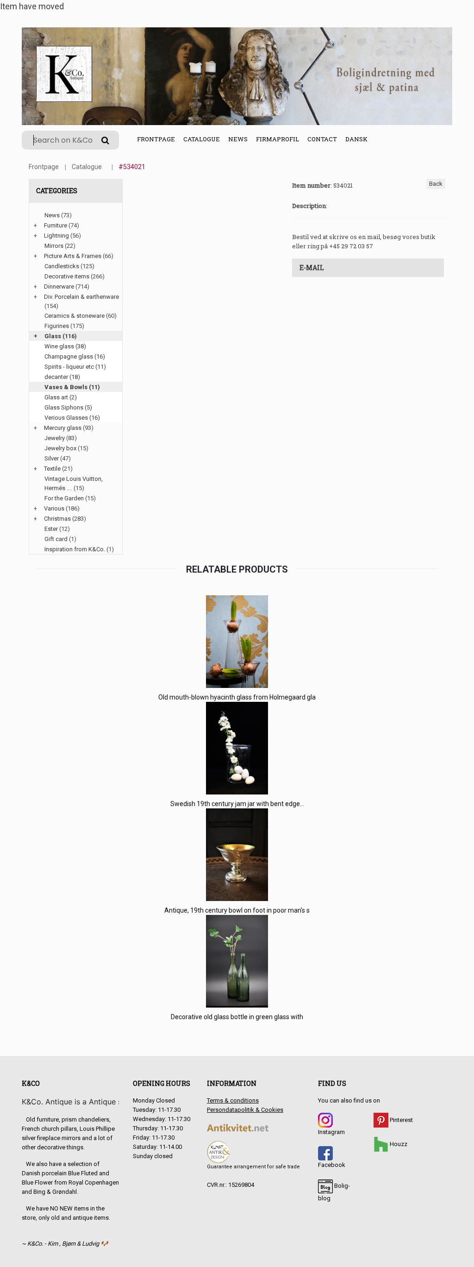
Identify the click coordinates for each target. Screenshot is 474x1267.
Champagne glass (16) (74, 356)
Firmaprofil (277, 139)
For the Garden (64, 498)
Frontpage (156, 139)
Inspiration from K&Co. (74, 549)
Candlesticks (61, 266)
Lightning (56, 235)
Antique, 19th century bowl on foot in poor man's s (237, 910)
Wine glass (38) (65, 346)
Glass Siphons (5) (68, 407)
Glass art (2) (60, 397)
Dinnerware (59, 286)
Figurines (56, 325)
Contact (322, 139)
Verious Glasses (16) (72, 417)
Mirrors (53, 245)
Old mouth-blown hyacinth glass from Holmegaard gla (237, 697)
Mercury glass (62, 427)
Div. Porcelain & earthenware (81, 296)
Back (436, 183)
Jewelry (54, 438)
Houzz (397, 1144)
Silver (51, 458)
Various (54, 508)
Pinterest (400, 1119)
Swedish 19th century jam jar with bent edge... (237, 803)
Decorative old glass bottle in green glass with (237, 1017)
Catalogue (201, 139)
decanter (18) (62, 376)
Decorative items (66, 276)
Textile (52, 468)
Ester (51, 528)
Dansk (356, 139)
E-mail (311, 267)
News (238, 139)
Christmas (57, 518)
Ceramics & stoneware (74, 315)
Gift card (56, 539)
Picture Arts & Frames (72, 255)
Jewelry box (60, 448)
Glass (52, 336)
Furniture (55, 225)
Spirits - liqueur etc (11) (75, 366)
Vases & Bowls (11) (72, 387)
